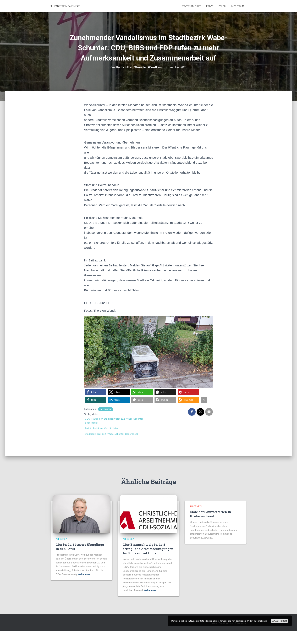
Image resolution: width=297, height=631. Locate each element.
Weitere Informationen (257, 620)
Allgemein (106, 409)
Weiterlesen (84, 574)
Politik (222, 6)
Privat (209, 6)
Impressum (237, 6)
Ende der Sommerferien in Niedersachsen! (210, 514)
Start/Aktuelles (191, 6)
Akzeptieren (279, 620)
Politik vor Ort (100, 428)
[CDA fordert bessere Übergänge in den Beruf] (81, 514)
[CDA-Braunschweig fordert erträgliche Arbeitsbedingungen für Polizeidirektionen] (148, 514)
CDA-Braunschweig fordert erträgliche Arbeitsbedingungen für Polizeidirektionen (148, 548)
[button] (95, 392)
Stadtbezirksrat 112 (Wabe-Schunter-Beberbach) (111, 433)
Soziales (113, 428)
